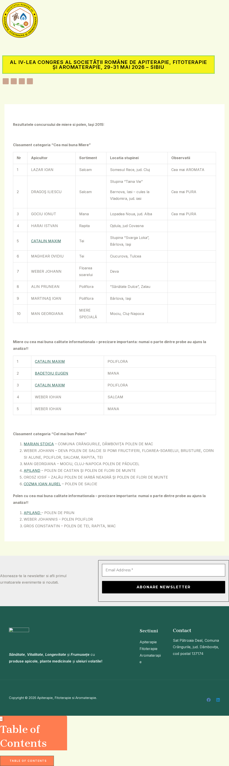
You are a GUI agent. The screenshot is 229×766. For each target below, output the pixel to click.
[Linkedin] (218, 700)
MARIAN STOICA (39, 444)
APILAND (32, 470)
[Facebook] (209, 700)
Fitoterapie (148, 648)
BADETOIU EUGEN (51, 373)
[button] (108, 46)
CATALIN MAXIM (46, 241)
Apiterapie (148, 642)
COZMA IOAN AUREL (42, 484)
